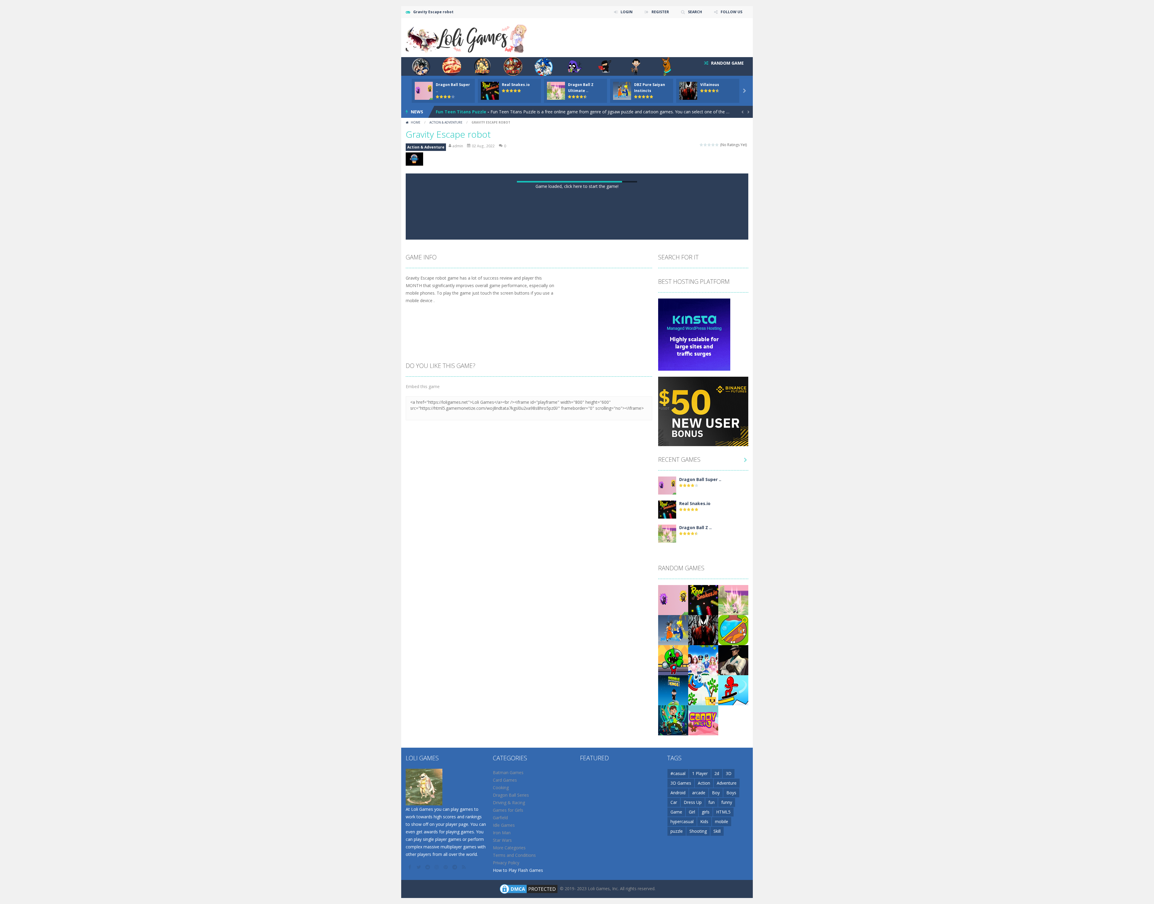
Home (415, 122)
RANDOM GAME (727, 63)
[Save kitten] (733, 887)
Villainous (709, 84)
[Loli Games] (467, 37)
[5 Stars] (717, 144)
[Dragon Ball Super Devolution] (667, 743)
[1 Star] (702, 144)
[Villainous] (703, 887)
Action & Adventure (446, 122)
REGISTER (660, 11)
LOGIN (627, 11)
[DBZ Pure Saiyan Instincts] (673, 887)
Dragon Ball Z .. (695, 785)
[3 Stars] (709, 144)
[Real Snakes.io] (667, 767)
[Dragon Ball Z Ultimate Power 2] (667, 791)
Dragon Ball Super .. (700, 737)
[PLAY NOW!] (424, 90)
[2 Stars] (705, 144)
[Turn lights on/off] (560, 489)
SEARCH (695, 11)
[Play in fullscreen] (582, 489)
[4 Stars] (713, 144)
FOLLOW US (731, 11)
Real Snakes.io (516, 84)
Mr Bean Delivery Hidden (462, 112)
